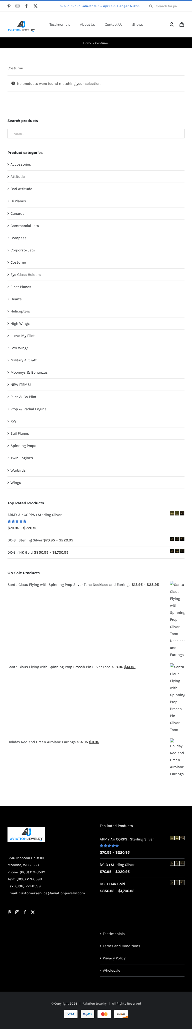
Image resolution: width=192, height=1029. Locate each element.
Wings (15, 482)
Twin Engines (21, 458)
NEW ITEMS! (20, 384)
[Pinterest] (10, 912)
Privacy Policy (114, 958)
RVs (13, 421)
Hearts (16, 299)
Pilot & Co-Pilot (23, 397)
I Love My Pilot (22, 335)
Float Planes (20, 287)
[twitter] (36, 6)
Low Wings (19, 348)
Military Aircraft (23, 360)
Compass (18, 238)
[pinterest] (9, 6)
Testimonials (114, 933)
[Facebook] (25, 912)
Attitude (17, 176)
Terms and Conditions (121, 946)
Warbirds (18, 470)
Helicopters (20, 311)
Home (87, 43)
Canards (17, 213)
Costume (18, 262)
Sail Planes (19, 433)
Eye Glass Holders (25, 274)
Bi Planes (18, 201)
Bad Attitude (21, 189)
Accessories (20, 164)
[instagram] (18, 6)
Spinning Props (23, 445)
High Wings (20, 323)
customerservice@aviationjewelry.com (52, 893)
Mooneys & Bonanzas (29, 372)
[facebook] (26, 6)
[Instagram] (17, 912)
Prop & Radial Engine (28, 409)
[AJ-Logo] (21, 22)
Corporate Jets (22, 250)
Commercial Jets (24, 225)
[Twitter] (33, 912)
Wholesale (111, 970)
